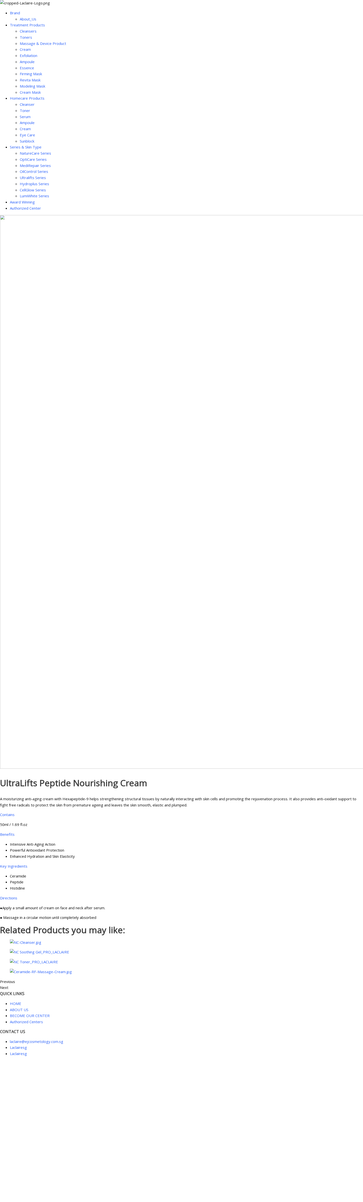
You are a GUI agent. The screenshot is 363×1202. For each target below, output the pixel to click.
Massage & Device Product (43, 43)
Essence (27, 67)
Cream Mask (30, 92)
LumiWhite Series (34, 195)
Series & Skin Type (25, 147)
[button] (181, 815)
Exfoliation (28, 55)
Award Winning (22, 202)
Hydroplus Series (34, 183)
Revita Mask (30, 79)
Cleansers (28, 31)
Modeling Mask (32, 86)
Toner (25, 110)
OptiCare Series (33, 159)
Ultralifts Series (33, 177)
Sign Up (29, 1192)
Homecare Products (27, 98)
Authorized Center (25, 208)
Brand (15, 12)
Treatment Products (27, 24)
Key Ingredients (13, 866)
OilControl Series (34, 171)
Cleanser (27, 104)
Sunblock (27, 141)
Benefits (7, 834)
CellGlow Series (33, 189)
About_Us (28, 19)
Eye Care (27, 134)
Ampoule (27, 61)
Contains (7, 814)
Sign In (41, 1192)
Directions (8, 897)
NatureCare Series (35, 153)
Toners (26, 37)
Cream (25, 49)
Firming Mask (31, 73)
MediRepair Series (35, 165)
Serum (25, 116)
